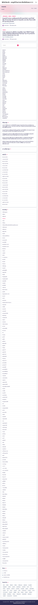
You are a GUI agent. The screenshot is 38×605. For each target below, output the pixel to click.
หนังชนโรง (4, 90)
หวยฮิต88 (4, 530)
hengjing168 (4, 276)
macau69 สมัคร (5, 313)
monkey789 (4, 317)
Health (3, 274)
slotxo (3, 66)
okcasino (4, 321)
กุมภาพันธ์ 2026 (5, 169)
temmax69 (4, 429)
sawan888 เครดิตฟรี (6, 386)
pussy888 (4, 63)
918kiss (3, 87)
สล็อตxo (3, 515)
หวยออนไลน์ (4, 118)
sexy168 (3, 392)
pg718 (3, 336)
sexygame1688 (5, 401)
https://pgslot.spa (5, 72)
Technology (4, 427)
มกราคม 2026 (5, 172)
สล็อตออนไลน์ (4, 522)
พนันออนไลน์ (4, 479)
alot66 (3, 233)
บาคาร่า (3, 65)
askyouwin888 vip (5, 235)
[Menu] (36, 2)
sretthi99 (4, 416)
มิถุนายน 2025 (5, 187)
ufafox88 (4, 446)
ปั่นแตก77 (4, 476)
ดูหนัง (3, 105)
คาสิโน (19, 590)
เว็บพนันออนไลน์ (5, 547)
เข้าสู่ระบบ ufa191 (5, 537)
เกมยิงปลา (4, 532)
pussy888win (4, 373)
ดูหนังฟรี (3, 94)
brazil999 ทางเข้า (5, 244)
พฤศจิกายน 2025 (5, 176)
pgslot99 (4, 352)
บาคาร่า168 (4, 98)
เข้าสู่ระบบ (5, 570)
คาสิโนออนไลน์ (5, 453)
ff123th (3, 261)
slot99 (3, 54)
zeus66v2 (4, 448)
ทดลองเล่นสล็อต (5, 461)
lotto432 (4, 309)
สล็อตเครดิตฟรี (4, 524)
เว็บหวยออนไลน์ (5, 552)
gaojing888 (4, 270)
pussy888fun (4, 369)
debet (3, 255)
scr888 (3, 390)
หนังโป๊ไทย (4, 69)
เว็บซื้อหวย (4, 543)
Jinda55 (3, 283)
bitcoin (3, 237)
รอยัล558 (4, 489)
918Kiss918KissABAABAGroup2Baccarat (10, 225)
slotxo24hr (4, 412)
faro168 (3, 259)
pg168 (3, 51)
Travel (3, 431)
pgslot (3, 62)
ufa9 (3, 442)
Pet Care (4, 330)
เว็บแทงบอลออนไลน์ (5, 556)
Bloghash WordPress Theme (19, 603)
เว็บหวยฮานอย (4, 554)
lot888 (3, 306)
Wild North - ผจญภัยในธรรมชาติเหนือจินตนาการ (17, 2)
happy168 (4, 272)
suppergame (4, 423)
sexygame (4, 399)
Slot (7, 590)
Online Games (5, 324)
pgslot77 (4, 111)
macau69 (4, 311)
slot (3, 78)
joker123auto (4, 289)
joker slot (4, 84)
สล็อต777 (4, 502)
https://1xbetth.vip (6, 70)
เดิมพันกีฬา (4, 539)
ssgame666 (4, 418)
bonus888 (4, 242)
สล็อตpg (3, 513)
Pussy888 (22, 588)
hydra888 (4, 281)
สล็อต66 (3, 55)
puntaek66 (4, 362)
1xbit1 (3, 220)
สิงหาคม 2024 (4, 204)
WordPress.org (6, 577)
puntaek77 (4, 364)
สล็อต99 (3, 511)
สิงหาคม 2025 (4, 182)
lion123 (3, 296)
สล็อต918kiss (4, 509)
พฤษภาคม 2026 (5, 163)
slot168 (3, 405)
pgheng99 (4, 101)
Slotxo (11, 590)
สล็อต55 (3, 498)
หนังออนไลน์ (4, 108)
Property (4, 358)
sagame (3, 380)
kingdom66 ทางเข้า (6, 293)
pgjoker (3, 345)
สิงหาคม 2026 (4, 157)
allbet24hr (4, 231)
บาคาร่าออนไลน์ (5, 114)
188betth (13, 16)
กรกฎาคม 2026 (5, 159)
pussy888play (5, 371)
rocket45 (4, 375)
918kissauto (4, 227)
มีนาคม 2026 (4, 167)
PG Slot (3, 334)
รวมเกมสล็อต (4, 487)
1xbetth (3, 218)
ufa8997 (4, 440)
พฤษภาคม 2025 (5, 189)
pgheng (3, 341)
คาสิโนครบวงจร (5, 451)
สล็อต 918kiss (4, 494)
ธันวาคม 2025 (5, 174)
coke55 (3, 253)
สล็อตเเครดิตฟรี (5, 528)
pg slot (3, 74)
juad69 (3, 291)
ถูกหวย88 (4, 459)
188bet (10, 16)
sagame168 (4, 382)
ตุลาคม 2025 (4, 178)
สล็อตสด (3, 520)
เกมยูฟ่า (3, 535)
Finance (3, 263)
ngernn (3, 319)
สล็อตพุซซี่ (4, 517)
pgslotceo (4, 354)
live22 (3, 104)
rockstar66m (4, 377)
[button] (18, 45)
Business (4, 248)
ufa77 (3, 438)
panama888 (4, 328)
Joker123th (23, 586)
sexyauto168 (4, 397)
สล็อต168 (4, 496)
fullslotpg (4, 103)
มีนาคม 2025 (4, 193)
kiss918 (3, 76)
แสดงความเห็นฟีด (7, 575)
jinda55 (3, 52)
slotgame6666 (5, 408)
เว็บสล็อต (4, 550)
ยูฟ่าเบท (3, 485)
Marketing (4, 315)
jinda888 (4, 285)
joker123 (4, 49)
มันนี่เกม (3, 483)
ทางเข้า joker (4, 83)
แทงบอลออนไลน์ (5, 560)
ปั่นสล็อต (3, 472)
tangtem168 (4, 425)
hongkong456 (5, 278)
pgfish (3, 339)
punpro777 (4, 115)
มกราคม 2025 (5, 197)
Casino (3, 250)
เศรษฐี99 (4, 558)
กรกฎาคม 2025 (5, 185)
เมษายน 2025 (4, 191)
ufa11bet (4, 433)
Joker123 (4, 287)
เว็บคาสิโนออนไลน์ (5, 541)
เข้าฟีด (5, 572)
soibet (3, 414)
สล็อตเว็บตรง (4, 56)
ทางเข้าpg (4, 464)
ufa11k (3, 436)
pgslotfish (8, 588)
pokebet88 (4, 356)
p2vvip (3, 326)
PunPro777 (4, 360)
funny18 (3, 268)
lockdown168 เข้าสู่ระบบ (6, 302)
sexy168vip (4, 395)
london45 (4, 304)
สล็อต (3, 491)
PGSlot (3, 347)
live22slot (4, 300)
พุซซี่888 (4, 481)
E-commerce (4, 257)
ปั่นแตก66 (4, 112)
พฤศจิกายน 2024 (5, 202)
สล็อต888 (4, 59)
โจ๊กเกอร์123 (4, 85)
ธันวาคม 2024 (5, 200)
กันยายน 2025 (5, 180)
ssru (3, 420)
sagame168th (5, 92)
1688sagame (5, 16)
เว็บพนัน (3, 545)
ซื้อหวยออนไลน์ (5, 116)
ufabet (3, 444)
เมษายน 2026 (4, 165)
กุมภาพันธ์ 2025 (5, 195)
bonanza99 (4, 240)
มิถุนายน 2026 (5, 161)
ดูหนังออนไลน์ (4, 81)
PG (3, 332)
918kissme (4, 229)
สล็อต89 (3, 507)
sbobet (3, 388)
